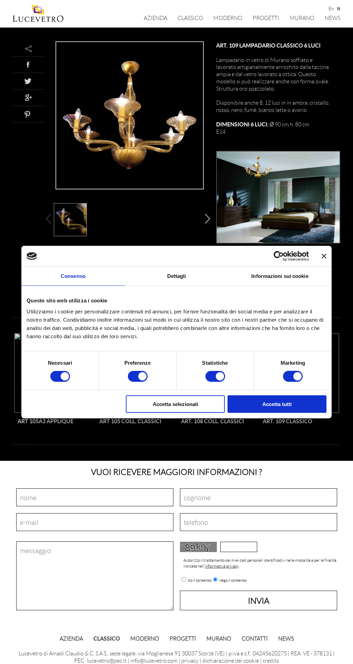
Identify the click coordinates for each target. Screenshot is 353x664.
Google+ (28, 97)
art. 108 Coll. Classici (212, 421)
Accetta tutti (277, 404)
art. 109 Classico (287, 421)
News (332, 17)
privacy (190, 660)
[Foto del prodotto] (130, 187)
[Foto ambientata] (278, 242)
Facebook (28, 64)
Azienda (155, 17)
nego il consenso (232, 580)
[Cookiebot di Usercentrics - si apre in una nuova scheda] (279, 256)
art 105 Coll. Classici (130, 421)
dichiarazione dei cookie (230, 660)
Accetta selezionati (175, 404)
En (331, 8)
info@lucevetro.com (154, 660)
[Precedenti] (50, 221)
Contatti (255, 638)
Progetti (266, 17)
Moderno (227, 17)
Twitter (28, 81)
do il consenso (199, 580)
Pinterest (28, 114)
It (338, 8)
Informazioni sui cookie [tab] (279, 276)
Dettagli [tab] (176, 276)
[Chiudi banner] (324, 256)
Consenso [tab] (73, 276)
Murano (302, 17)
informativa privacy (222, 566)
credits (271, 660)
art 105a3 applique (45, 421)
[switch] (138, 376)
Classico (190, 17)
